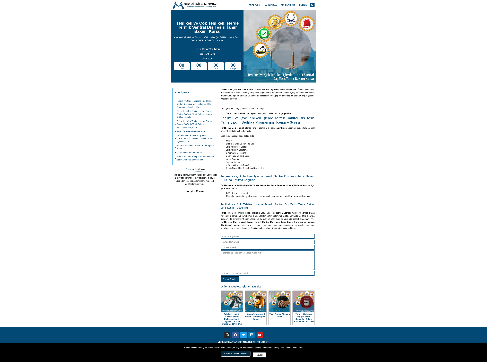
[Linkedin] (251, 335)
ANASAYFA (254, 5)
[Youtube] (260, 335)
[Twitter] (243, 335)
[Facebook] (235, 335)
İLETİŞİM (303, 5)
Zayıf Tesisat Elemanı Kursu (189, 153)
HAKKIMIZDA (270, 5)
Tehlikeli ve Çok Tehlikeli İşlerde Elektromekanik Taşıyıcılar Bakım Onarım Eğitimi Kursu (195, 138)
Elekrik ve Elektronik (194, 37)
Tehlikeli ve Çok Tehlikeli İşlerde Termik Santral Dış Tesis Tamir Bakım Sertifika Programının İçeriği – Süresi (194, 104)
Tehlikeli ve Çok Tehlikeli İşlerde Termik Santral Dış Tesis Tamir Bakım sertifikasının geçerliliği (194, 124)
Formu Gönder (230, 279)
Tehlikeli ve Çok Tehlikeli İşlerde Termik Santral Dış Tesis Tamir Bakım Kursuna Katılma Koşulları (194, 114)
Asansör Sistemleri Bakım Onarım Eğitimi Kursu (195, 147)
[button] (312, 5)
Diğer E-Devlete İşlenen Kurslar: (191, 131)
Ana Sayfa (179, 37)
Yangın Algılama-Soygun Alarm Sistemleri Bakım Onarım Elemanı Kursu (195, 158)
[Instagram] (227, 335)
